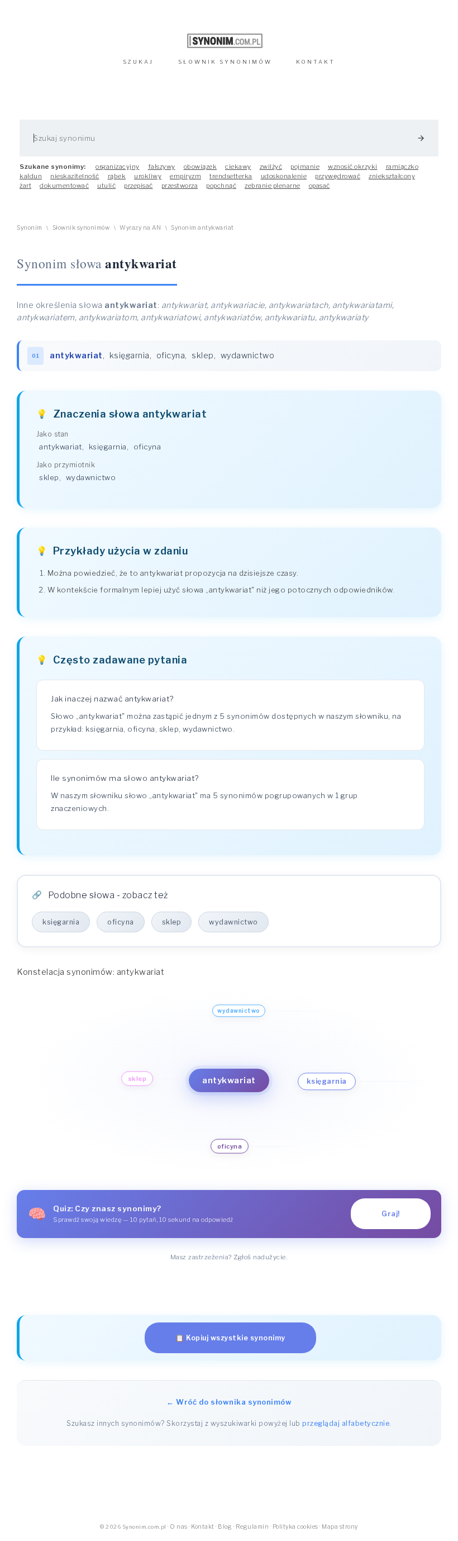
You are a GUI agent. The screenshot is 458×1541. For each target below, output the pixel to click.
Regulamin (252, 1526)
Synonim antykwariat (202, 227)
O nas (179, 1526)
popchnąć (221, 185)
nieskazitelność (74, 176)
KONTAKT (315, 62)
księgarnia (129, 355)
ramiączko (402, 166)
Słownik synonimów (81, 227)
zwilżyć (271, 166)
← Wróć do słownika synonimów (229, 1401)
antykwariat (60, 446)
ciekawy (238, 166)
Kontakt (202, 1526)
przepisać (138, 185)
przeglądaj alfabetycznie (345, 1423)
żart (25, 185)
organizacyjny (118, 166)
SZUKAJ (138, 62)
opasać (319, 185)
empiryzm (185, 176)
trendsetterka (230, 176)
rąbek (117, 176)
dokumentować (64, 185)
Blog (225, 1526)
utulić (106, 185)
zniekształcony (392, 176)
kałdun (31, 176)
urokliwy (147, 176)
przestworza (179, 185)
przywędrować (337, 176)
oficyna (170, 355)
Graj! (390, 1214)
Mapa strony (340, 1526)
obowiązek (200, 166)
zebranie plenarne (272, 185)
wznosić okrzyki (353, 166)
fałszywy (161, 166)
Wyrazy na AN (140, 227)
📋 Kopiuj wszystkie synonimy (230, 1338)
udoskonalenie (284, 176)
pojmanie (304, 166)
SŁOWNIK (225, 62)
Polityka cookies (295, 1526)
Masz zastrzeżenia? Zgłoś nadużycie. (229, 1257)
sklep (203, 355)
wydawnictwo (248, 355)
